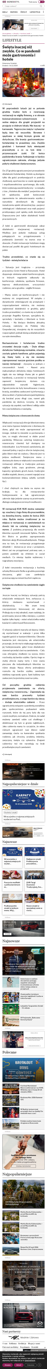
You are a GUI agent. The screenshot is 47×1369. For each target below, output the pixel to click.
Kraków (12, 1197)
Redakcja (22, 1343)
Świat (23, 12)
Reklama (13, 1343)
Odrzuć (18, 1365)
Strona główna (6, 33)
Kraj (4, 12)
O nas (4, 1343)
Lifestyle (35, 12)
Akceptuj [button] (7, 1365)
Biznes (14, 12)
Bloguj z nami (34, 1343)
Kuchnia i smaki (25, 33)
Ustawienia (30, 1365)
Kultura (12, 1071)
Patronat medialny (10, 1347)
